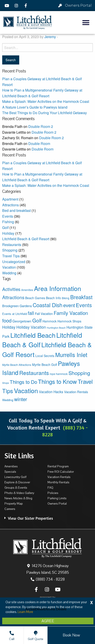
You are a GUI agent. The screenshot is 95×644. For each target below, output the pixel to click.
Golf (5, 227)
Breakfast (81, 297)
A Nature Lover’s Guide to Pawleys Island (34, 107)
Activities (11, 289)
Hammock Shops (69, 321)
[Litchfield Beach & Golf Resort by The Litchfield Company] (27, 23)
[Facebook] (26, 6)
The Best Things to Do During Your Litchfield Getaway (44, 112)
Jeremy (50, 36)
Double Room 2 (40, 126)
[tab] (47, 516)
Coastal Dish (47, 305)
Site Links (19, 455)
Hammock (49, 321)
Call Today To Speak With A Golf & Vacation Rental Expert (47, 427)
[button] (86, 22)
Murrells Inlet (71, 355)
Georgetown (21, 320)
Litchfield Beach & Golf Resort (25, 238)
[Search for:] (47, 47)
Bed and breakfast (16, 210)
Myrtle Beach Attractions (16, 365)
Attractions (10, 204)
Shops (5, 382)
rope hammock (59, 374)
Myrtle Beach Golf (44, 364)
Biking (65, 298)
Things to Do (23, 381)
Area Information (57, 288)
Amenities (27, 290)
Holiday (8, 233)
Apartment (10, 199)
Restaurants (11, 244)
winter (20, 398)
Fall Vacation (44, 313)
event (69, 304)
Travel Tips (11, 255)
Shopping (9, 250)
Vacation (9, 267)
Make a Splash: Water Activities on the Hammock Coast (45, 101)
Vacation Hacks (51, 391)
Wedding (9, 272)
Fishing (8, 221)
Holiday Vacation (31, 327)
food (6, 320)
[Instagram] (17, 6)
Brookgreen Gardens (17, 305)
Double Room (39, 143)
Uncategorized (13, 261)
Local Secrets (44, 355)
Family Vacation (71, 312)
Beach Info (53, 298)
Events (7, 216)
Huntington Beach (56, 327)
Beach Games (35, 298)
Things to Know (57, 381)
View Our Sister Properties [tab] (30, 518)
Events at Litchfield (14, 314)
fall (31, 312)
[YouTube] (7, 6)
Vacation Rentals (76, 391)
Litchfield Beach (32, 335)
